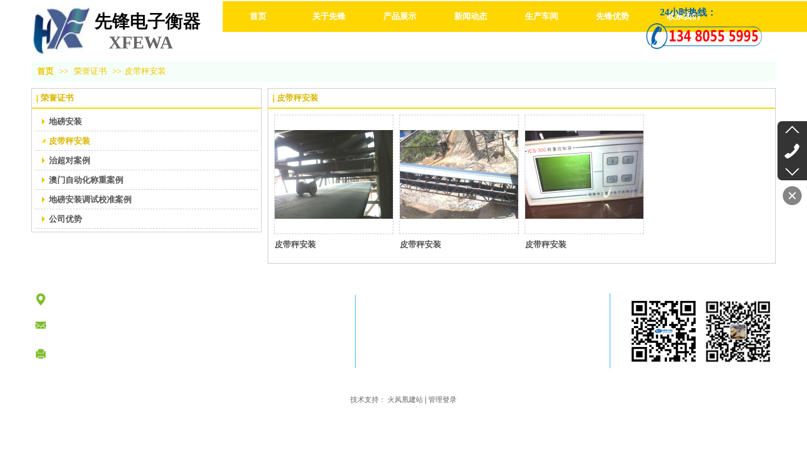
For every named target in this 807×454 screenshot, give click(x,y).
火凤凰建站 (405, 399)
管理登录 (442, 399)
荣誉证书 (90, 71)
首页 (45, 71)
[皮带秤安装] (333, 174)
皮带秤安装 (145, 71)
